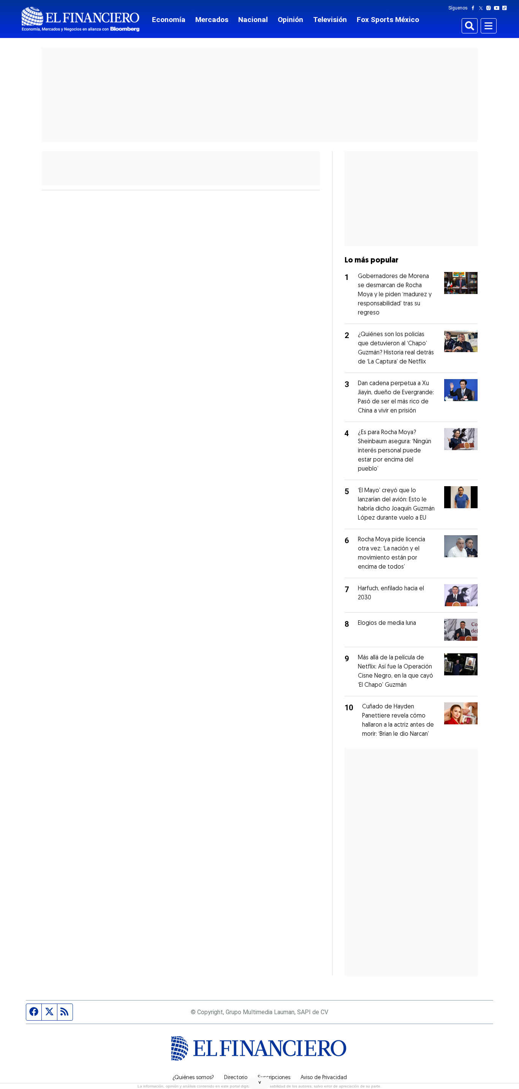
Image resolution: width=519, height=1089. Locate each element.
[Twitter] (482, 8)
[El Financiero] (80, 19)
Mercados (211, 19)
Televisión (330, 19)
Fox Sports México (388, 19)
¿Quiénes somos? (193, 1078)
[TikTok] (506, 8)
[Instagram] (490, 8)
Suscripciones (274, 1078)
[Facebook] (474, 8)
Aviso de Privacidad (324, 1078)
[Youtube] (498, 8)
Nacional (253, 19)
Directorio (235, 1078)
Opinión (290, 19)
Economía (168, 19)
